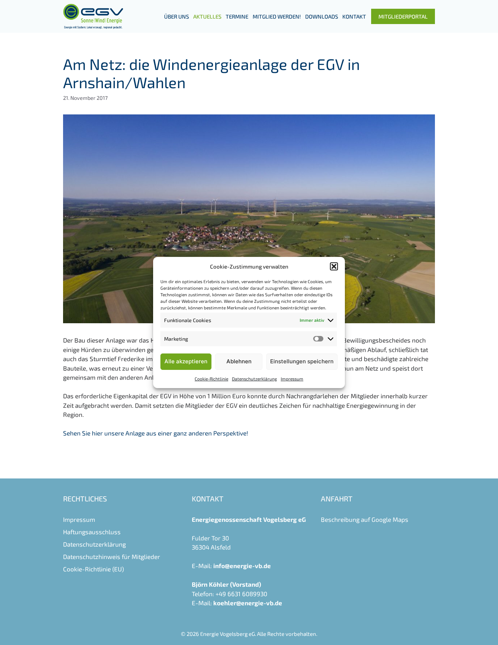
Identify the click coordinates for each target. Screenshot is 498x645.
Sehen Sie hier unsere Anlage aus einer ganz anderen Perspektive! (155, 433)
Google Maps (389, 519)
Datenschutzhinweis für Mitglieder (111, 556)
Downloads (321, 16)
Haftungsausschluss (92, 531)
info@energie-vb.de (242, 565)
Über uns (176, 16)
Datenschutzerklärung (254, 378)
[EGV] (93, 16)
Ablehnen (239, 361)
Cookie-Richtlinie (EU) (93, 568)
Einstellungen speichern (302, 361)
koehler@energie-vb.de (247, 602)
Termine (237, 16)
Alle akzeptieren (185, 361)
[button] (334, 266)
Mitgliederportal (403, 16)
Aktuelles (207, 16)
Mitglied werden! (277, 16)
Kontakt (354, 16)
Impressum (292, 378)
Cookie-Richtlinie (211, 378)
